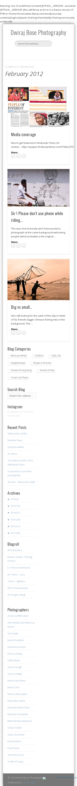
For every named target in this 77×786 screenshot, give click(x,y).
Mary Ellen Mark (16, 700)
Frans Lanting (14, 653)
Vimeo (50, 53)
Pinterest (34, 53)
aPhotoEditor (14, 550)
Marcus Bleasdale (17, 694)
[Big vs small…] (38, 279)
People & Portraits (42, 362)
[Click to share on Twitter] (18, 156)
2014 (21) (13, 512)
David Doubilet (15, 640)
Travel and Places (19, 377)
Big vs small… (21, 307)
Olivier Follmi (14, 727)
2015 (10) (13, 506)
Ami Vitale (12, 633)
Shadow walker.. (16, 447)
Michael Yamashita (17, 714)
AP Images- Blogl (16, 594)
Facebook (19, 53)
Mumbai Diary (15, 440)
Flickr (42, 53)
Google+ (57, 53)
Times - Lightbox (16, 581)
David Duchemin (16, 647)
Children (39, 355)
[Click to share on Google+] (23, 156)
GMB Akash (13, 660)
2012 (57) (13, 526)
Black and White (19, 355)
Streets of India (47, 370)
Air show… (13, 453)
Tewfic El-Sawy (15, 761)
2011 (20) (13, 533)
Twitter (27, 53)
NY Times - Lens (16, 574)
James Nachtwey (16, 680)
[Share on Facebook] (13, 156)
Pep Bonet (13, 748)
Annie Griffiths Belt (17, 616)
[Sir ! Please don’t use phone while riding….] (38, 187)
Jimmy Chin (13, 687)
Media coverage (23, 134)
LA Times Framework (18, 567)
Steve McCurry (15, 754)
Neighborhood (18, 362)
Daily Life (56, 355)
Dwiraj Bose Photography (38, 32)
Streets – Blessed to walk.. (21, 482)
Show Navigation (60, 57)
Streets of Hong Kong (21, 370)
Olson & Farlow (15, 734)
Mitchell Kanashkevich (19, 721)
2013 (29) (13, 519)
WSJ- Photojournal (17, 588)
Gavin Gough (14, 667)
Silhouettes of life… (18, 433)
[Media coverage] (38, 107)
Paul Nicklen (14, 741)
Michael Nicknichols (18, 707)
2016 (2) (13, 499)
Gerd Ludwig (14, 673)
